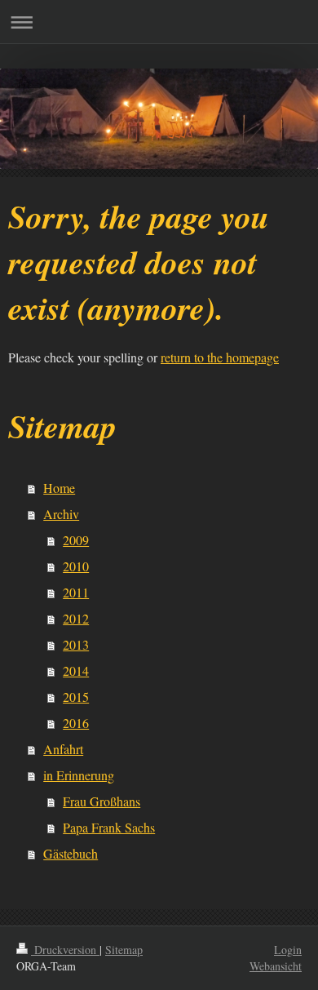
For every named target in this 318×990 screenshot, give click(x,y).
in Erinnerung (78, 775)
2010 (76, 566)
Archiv (61, 513)
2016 (76, 722)
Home (59, 487)
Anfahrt (63, 748)
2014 (76, 670)
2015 (76, 696)
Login (288, 949)
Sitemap (124, 949)
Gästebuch (70, 853)
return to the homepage (220, 357)
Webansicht (276, 966)
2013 (76, 644)
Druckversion (65, 949)
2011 (76, 592)
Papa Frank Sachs (109, 827)
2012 (76, 618)
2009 (76, 539)
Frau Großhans (101, 801)
